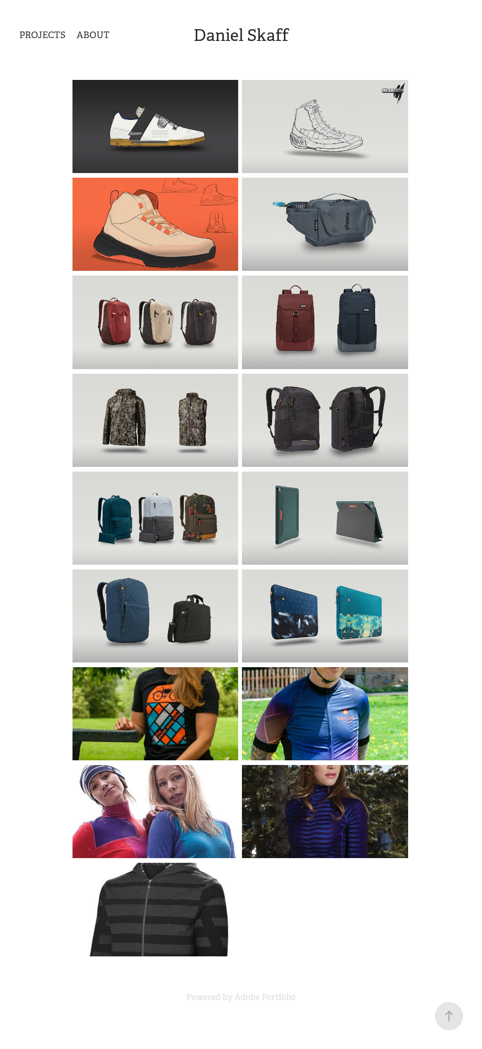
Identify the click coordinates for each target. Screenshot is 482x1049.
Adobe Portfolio (265, 997)
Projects (42, 35)
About (93, 35)
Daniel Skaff (241, 35)
